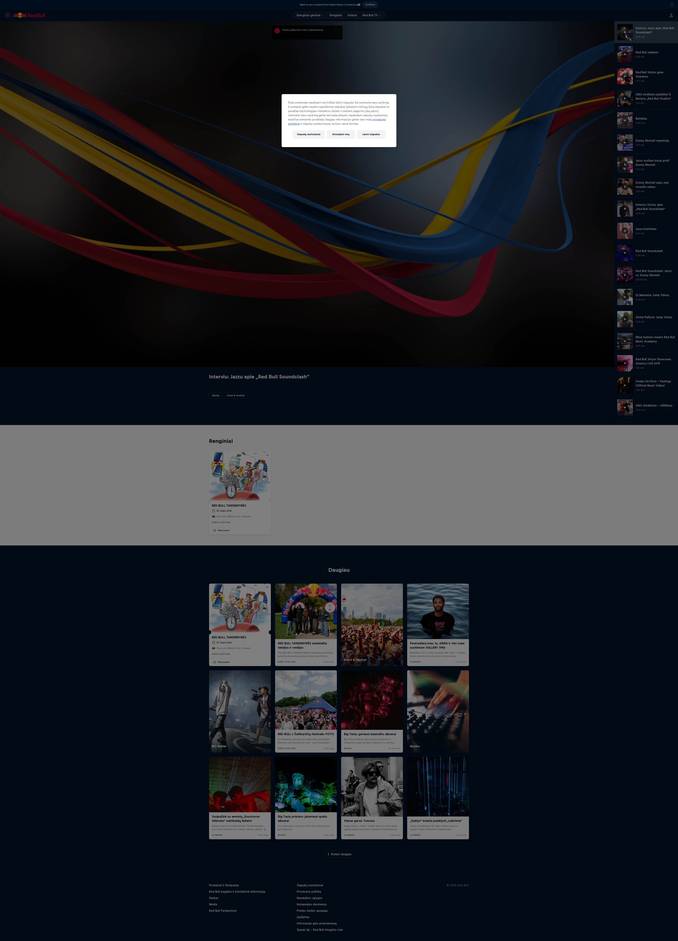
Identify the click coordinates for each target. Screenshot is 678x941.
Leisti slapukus (371, 134)
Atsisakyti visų (340, 134)
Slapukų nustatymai (308, 134)
